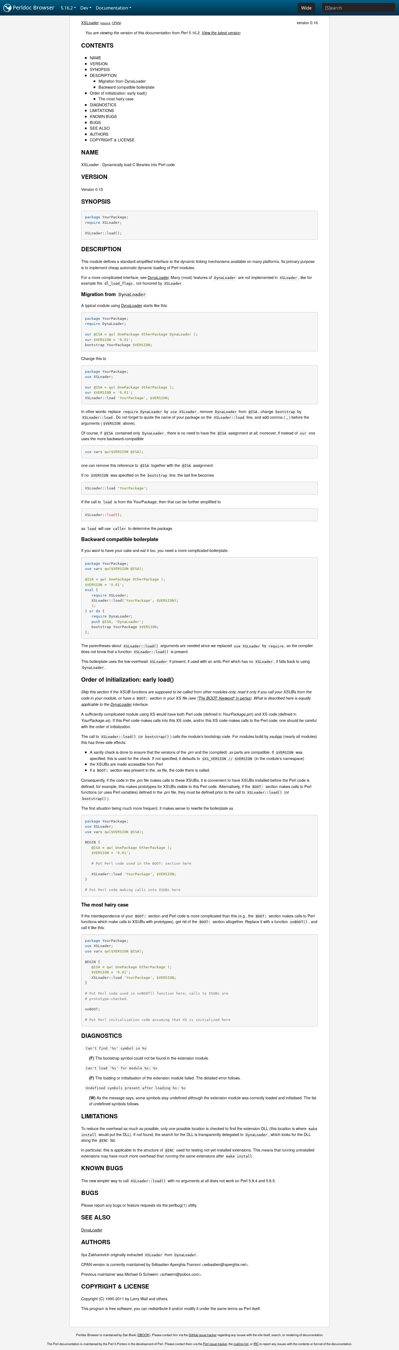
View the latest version (221, 32)
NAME (95, 57)
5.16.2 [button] (67, 8)
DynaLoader (158, 277)
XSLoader (90, 22)
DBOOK (143, 1335)
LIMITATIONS (102, 110)
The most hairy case (116, 98)
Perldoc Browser (32, 7)
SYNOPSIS (100, 69)
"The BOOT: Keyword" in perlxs (223, 698)
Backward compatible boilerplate (126, 87)
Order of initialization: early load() (118, 93)
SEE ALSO (100, 128)
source (105, 23)
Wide (306, 8)
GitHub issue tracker (203, 1335)
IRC (256, 1344)
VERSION (98, 63)
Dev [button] (84, 8)
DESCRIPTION (103, 75)
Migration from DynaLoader (122, 81)
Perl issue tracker (215, 1344)
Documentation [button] (112, 8)
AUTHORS (99, 134)
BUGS (95, 122)
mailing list (240, 1344)
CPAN (116, 23)
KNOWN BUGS (103, 116)
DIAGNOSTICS (103, 104)
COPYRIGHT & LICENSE (112, 139)
